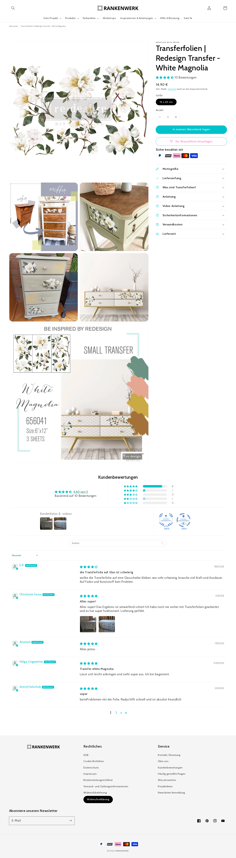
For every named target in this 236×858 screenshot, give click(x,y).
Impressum (90, 773)
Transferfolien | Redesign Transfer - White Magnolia (43, 26)
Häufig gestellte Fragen (172, 773)
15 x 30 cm (166, 102)
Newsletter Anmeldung (171, 792)
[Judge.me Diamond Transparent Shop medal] (183, 520)
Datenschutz (91, 767)
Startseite (13, 26)
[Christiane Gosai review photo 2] (106, 624)
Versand (172, 89)
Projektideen (165, 786)
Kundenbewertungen (170, 767)
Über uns (163, 761)
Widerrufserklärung (98, 799)
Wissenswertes (167, 780)
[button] (13, 8)
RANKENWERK (122, 851)
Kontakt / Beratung (169, 755)
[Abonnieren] (70, 821)
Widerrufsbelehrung (95, 792)
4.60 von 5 (80, 492)
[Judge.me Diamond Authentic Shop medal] (166, 520)
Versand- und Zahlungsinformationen (105, 786)
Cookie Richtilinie (93, 761)
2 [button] (116, 712)
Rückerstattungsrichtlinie (98, 780)
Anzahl (159, 110)
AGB (85, 755)
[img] (89, 567)
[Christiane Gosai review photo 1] (88, 624)
